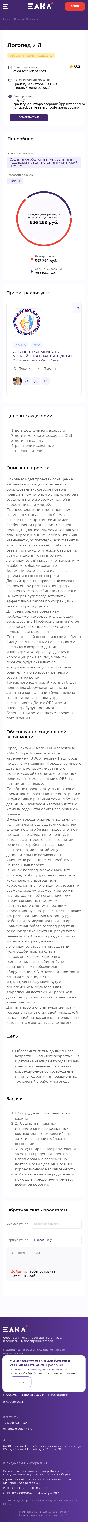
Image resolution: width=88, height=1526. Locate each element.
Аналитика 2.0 (33, 1395)
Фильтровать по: (18, 1223)
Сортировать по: (18, 1240)
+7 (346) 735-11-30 (15, 1422)
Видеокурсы (13, 1401)
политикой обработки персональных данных (42, 1373)
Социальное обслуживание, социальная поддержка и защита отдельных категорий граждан (44, 162)
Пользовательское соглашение (41, 1515)
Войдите (18, 1272)
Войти (75, 6)
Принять (20, 1382)
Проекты (19, 19)
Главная (7, 19)
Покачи (15, 181)
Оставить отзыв (29, 117)
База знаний (58, 1395)
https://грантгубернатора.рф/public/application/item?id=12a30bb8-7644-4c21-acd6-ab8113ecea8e (50, 104)
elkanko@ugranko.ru (18, 1428)
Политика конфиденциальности (42, 1511)
